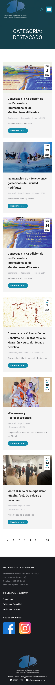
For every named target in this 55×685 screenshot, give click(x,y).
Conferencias (14, 118)
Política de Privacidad (12, 604)
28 (47, 540)
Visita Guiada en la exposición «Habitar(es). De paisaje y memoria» (27, 495)
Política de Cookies (11, 609)
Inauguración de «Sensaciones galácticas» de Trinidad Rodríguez (27, 183)
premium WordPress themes (36, 677)
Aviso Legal (8, 599)
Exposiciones (24, 193)
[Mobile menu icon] (49, 9)
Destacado (25, 118)
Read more (16, 130)
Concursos (12, 352)
